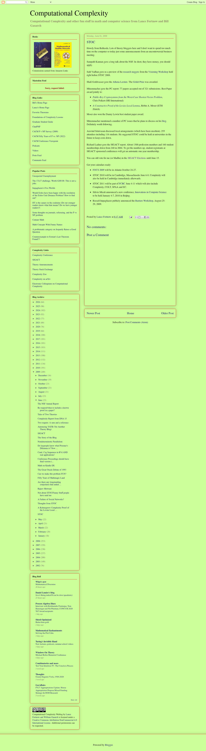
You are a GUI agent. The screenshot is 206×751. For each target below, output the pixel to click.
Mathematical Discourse (45, 584)
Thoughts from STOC (47, 503)
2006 (38, 549)
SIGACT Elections (137, 157)
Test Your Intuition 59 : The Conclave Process (54, 665)
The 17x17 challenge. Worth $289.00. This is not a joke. (54, 182)
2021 (38, 322)
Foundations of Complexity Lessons (47, 117)
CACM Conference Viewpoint (45, 141)
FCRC (122, 183)
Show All (74, 700)
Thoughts (40, 674)
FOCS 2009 (98, 169)
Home (130, 313)
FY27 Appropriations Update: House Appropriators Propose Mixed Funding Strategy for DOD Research (51, 690)
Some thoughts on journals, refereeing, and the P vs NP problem (54, 213)
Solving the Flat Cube (45, 633)
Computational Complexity (69, 12)
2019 (38, 330)
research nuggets (131, 71)
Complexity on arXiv (41, 279)
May (40, 519)
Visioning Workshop (158, 71)
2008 (38, 541)
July (40, 396)
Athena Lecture (120, 81)
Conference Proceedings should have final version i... (53, 460)
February (42, 531)
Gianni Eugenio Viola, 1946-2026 (50, 676)
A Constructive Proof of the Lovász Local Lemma (116, 105)
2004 (38, 557)
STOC (40, 514)
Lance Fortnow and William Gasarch (51, 716)
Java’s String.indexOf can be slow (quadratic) (54, 595)
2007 (38, 545)
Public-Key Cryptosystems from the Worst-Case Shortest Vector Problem (127, 97)
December (43, 375)
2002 (38, 565)
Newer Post (93, 313)
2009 (38, 371)
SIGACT (36, 259)
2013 (38, 355)
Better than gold (42, 622)
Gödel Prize (138, 81)
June (40, 400)
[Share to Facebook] (145, 217)
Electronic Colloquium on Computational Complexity (50, 285)
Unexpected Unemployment (44, 175)
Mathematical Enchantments (49, 630)
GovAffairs (40, 685)
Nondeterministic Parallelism (50, 441)
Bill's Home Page (39, 102)
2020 (38, 326)
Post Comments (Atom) (136, 322)
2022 (38, 318)
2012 (38, 359)
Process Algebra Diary (46, 603)
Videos (35, 150)
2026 (38, 302)
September (43, 387)
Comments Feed (39, 160)
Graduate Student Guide (42, 121)
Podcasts (36, 145)
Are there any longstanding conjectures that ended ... (49, 483)
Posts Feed (36, 155)
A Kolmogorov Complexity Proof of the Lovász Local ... (53, 509)
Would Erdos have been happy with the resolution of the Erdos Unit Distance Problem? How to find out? (53, 195)
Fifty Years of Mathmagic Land (51, 477)
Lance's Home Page (40, 107)
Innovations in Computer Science (150, 192)
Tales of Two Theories (47, 414)
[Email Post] (130, 216)
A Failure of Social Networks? (51, 499)
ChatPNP (36, 126)
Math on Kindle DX (46, 465)
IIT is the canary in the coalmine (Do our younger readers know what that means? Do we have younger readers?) (54, 205)
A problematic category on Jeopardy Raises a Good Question (54, 230)
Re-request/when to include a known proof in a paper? (53, 409)
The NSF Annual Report (48, 403)
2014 (38, 351)
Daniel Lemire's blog (45, 592)
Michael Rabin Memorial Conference (51, 655)
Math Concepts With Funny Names (47, 224)
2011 (38, 363)
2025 (38, 306)
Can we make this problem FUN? (52, 473)
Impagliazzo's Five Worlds (43, 188)
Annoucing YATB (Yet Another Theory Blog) (51, 428)
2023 (38, 314)
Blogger (109, 744)
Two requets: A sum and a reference (53, 422)
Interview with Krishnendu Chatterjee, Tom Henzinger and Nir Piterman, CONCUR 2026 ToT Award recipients (54, 609)
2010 (38, 367)
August (41, 391)
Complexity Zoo (39, 274)
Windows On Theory (45, 652)
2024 (38, 310)
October (42, 383)
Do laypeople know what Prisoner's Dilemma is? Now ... (53, 447)
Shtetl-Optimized (43, 619)
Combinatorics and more (47, 663)
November (43, 379)
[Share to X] (142, 217)
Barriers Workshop (144, 200)
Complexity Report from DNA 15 (52, 418)
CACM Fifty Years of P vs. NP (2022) (48, 136)
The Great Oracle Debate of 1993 (52, 469)
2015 (38, 347)
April (40, 523)
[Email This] (136, 217)
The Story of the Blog (47, 437)
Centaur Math (38, 219)
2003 (38, 561)
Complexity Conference (42, 255)
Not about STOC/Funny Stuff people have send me (53, 494)
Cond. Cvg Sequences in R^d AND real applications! (53, 453)
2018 (38, 334)
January (41, 535)
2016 (38, 343)
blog (164, 120)
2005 (38, 553)
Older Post (167, 313)
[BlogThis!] (139, 217)
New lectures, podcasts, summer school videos (54, 644)
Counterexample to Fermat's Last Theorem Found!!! (50, 238)
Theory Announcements (42, 264)
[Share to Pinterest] (147, 217)
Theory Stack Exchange (42, 269)
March (41, 527)
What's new (41, 581)
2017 (38, 339)
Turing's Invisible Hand (46, 641)
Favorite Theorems (40, 112)
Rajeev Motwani (45, 488)
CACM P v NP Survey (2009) (45, 131)
